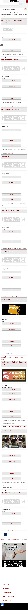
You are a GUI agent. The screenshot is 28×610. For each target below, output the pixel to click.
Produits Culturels (17, 356)
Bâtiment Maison (7, 592)
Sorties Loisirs (7, 576)
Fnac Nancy (6, 299)
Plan (12, 50)
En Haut (13, 606)
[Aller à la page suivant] (12, 533)
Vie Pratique (6, 588)
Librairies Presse (12, 57)
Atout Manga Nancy (9, 60)
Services (5, 580)
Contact (12, 140)
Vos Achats (6, 584)
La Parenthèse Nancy (10, 493)
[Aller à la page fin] (14, 533)
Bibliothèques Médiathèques (14, 426)
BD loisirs (5, 156)
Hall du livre (6, 431)
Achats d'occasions (12, 207)
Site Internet (12, 86)
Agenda (5, 573)
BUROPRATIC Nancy (10, 211)
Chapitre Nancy (8, 251)
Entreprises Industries (9, 600)
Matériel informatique (13, 248)
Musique (18, 296)
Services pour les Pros (9, 596)
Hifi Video (10, 356)
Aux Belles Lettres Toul (11, 109)
